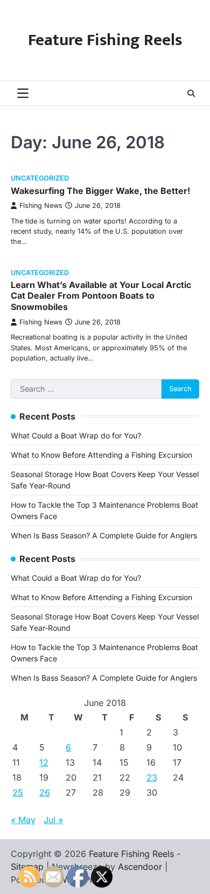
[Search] (191, 93)
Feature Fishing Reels (105, 40)
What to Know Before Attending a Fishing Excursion (101, 454)
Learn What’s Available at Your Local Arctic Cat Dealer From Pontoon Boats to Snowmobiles (101, 296)
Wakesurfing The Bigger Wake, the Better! (100, 190)
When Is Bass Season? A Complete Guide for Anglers (104, 535)
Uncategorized (40, 178)
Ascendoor (140, 866)
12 (43, 762)
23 (151, 777)
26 (44, 792)
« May (23, 819)
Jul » (53, 819)
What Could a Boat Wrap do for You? (76, 435)
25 (17, 792)
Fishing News (40, 205)
